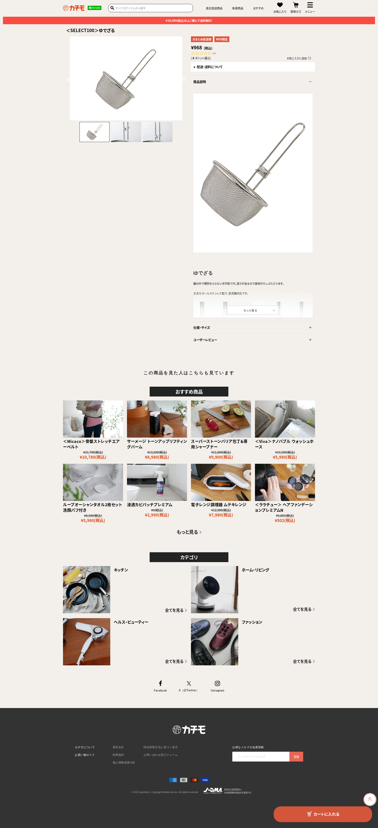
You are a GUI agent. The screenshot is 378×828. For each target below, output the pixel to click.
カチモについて (85, 747)
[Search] (112, 8)
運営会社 (118, 747)
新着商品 (237, 8)
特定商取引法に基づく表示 (161, 747)
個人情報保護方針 (124, 762)
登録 (296, 757)
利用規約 (118, 754)
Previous (69, 79)
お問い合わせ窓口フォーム (161, 754)
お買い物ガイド (85, 754)
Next (183, 79)
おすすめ (258, 8)
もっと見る (251, 310)
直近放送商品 (214, 8)
